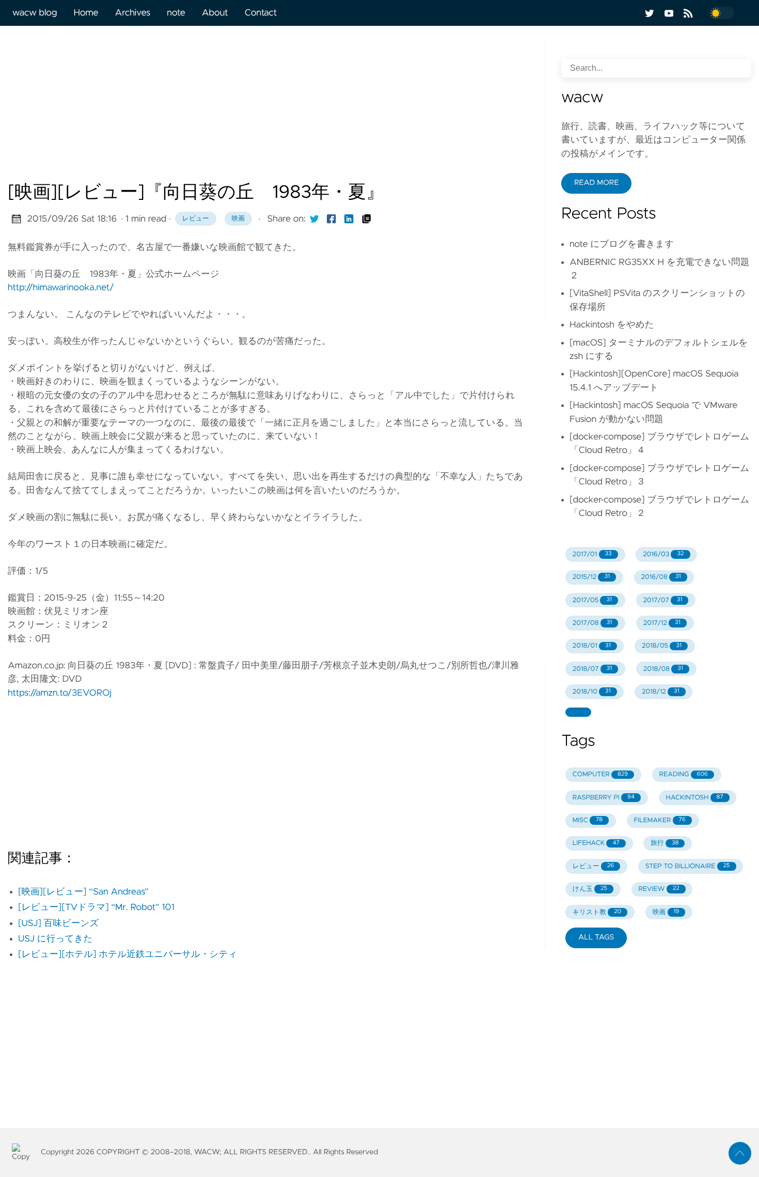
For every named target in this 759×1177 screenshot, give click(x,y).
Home (85, 13)
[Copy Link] (366, 219)
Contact (261, 13)
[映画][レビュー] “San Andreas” (83, 892)
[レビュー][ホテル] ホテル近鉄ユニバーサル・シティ (128, 954)
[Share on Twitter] (314, 219)
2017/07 (662, 600)
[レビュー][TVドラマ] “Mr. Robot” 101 (96, 907)
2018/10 (592, 691)
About (215, 13)
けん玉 (590, 889)
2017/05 (592, 600)
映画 (238, 218)
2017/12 (662, 623)
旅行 (664, 843)
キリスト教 (597, 912)
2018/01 (592, 645)
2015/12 (591, 577)
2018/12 (660, 691)
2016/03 (663, 554)
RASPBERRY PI (604, 797)
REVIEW (658, 889)
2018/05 (662, 645)
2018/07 (592, 669)
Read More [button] (596, 182)
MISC (588, 820)
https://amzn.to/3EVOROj (60, 693)
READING (683, 774)
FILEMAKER (659, 820)
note (176, 13)
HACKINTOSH (694, 797)
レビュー (195, 218)
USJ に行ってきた (55, 939)
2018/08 (663, 669)
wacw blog (34, 13)
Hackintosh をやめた (612, 324)
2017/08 (592, 623)
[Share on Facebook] (331, 219)
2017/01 (592, 554)
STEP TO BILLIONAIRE (687, 866)
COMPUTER (600, 774)
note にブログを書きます (622, 244)
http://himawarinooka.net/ (61, 287)
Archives (133, 13)
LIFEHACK (596, 843)
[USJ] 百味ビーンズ (58, 923)
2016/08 (661, 577)
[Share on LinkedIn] (349, 219)
